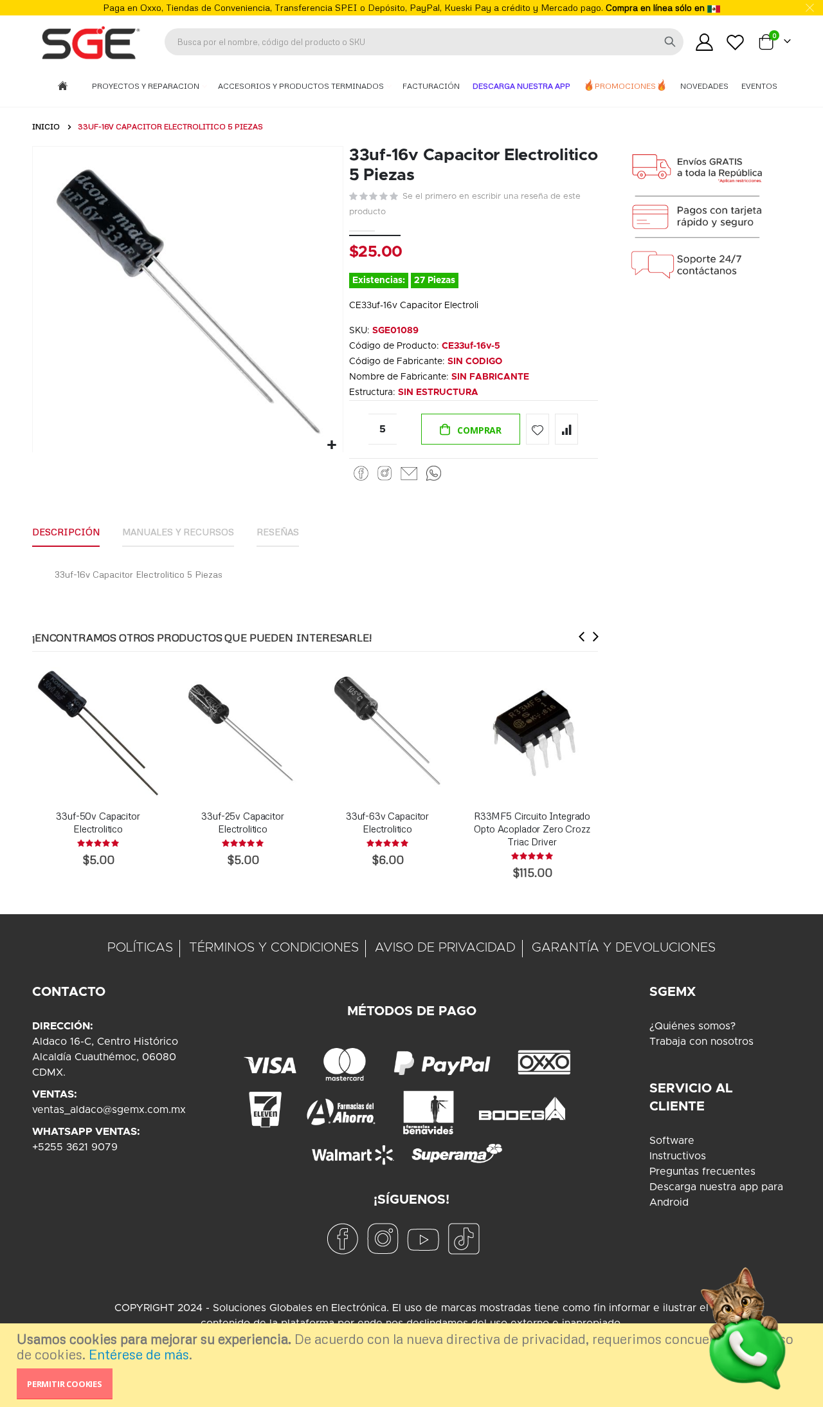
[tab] (66, 533)
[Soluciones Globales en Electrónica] (90, 41)
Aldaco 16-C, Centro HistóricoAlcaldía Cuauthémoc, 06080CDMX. (105, 1057)
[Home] (62, 86)
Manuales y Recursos (178, 531)
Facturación (431, 86)
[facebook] (342, 1238)
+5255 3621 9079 (75, 1147)
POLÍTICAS (140, 947)
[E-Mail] (409, 473)
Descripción (66, 531)
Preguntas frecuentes (702, 1171)
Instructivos (677, 1156)
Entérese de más (139, 1354)
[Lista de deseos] (735, 42)
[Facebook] (361, 473)
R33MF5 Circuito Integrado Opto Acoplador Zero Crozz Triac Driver (532, 829)
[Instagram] (384, 473)
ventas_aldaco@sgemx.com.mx (109, 1110)
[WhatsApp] (433, 473)
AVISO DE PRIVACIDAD (445, 947)
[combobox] (424, 41)
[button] (331, 445)
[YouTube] (423, 1238)
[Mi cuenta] (704, 42)
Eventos (759, 86)
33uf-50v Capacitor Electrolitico (98, 822)
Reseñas (278, 531)
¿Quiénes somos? (692, 1026)
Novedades (704, 86)
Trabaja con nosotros (701, 1041)
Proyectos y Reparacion (146, 86)
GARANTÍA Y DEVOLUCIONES (624, 947)
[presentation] (582, 636)
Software (671, 1141)
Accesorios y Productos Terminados (302, 86)
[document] (413, 1365)
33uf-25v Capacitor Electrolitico (242, 822)
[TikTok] (464, 1238)
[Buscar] (670, 41)
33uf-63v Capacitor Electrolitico (387, 822)
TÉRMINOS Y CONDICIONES (274, 947)
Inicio (46, 126)
